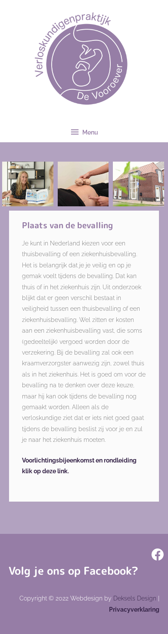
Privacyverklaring (134, 609)
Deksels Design (134, 598)
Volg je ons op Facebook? (73, 570)
